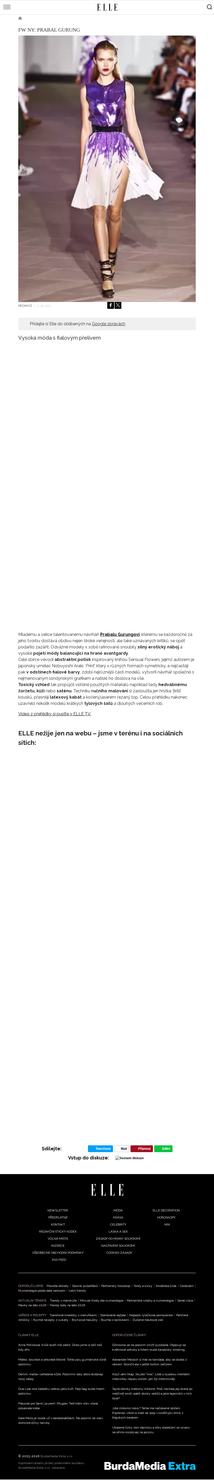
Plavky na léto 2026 (32, 1305)
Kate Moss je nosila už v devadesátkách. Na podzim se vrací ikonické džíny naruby (60, 1420)
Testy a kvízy (143, 1286)
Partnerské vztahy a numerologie (150, 1300)
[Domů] (107, 1190)
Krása (118, 1217)
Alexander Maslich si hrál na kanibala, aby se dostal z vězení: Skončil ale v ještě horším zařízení (149, 1362)
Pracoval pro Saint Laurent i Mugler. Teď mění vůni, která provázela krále (58, 1406)
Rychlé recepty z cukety (50, 1320)
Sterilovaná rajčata (113, 1315)
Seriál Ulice (185, 1300)
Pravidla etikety (58, 1286)
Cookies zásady (119, 1253)
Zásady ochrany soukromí (118, 1238)
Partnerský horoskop (115, 1286)
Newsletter (57, 1210)
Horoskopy (166, 1217)
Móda (33, 18)
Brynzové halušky (85, 1320)
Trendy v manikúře (63, 1300)
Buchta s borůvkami (115, 1320)
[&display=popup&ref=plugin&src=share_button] (110, 305)
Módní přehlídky (62, 18)
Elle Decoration (166, 1210)
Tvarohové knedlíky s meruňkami (73, 1315)
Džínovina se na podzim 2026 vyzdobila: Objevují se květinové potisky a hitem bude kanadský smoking (149, 1347)
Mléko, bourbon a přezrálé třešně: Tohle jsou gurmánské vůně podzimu (62, 1362)
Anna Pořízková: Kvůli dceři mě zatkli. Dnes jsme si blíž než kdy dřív (60, 1347)
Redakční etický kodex (58, 1231)
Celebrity (118, 1224)
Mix (167, 1224)
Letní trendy (77, 1290)
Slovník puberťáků (85, 1286)
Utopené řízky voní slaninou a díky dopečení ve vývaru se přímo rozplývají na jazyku (151, 1430)
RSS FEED (59, 1260)
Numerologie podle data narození (41, 1290)
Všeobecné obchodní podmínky (58, 1253)
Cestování (187, 1286)
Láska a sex (118, 1231)
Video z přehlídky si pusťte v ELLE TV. (54, 713)
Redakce (25, 305)
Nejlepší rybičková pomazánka (151, 1315)
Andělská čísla (166, 1286)
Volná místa (58, 1238)
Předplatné (58, 1217)
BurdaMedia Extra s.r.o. (56, 1456)
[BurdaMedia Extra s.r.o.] (150, 1466)
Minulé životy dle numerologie (101, 1300)
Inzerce (57, 1245)
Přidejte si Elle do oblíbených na (77, 323)
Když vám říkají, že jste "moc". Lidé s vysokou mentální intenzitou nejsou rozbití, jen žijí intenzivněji (151, 1376)
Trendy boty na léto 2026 (67, 1305)
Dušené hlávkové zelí (148, 1320)
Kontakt (58, 1224)
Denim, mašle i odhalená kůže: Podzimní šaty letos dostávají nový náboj (60, 1376)
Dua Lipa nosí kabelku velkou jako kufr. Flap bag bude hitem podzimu (61, 1391)
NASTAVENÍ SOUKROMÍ (118, 1245)
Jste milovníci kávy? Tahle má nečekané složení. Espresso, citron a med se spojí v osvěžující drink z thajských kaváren (147, 1412)
